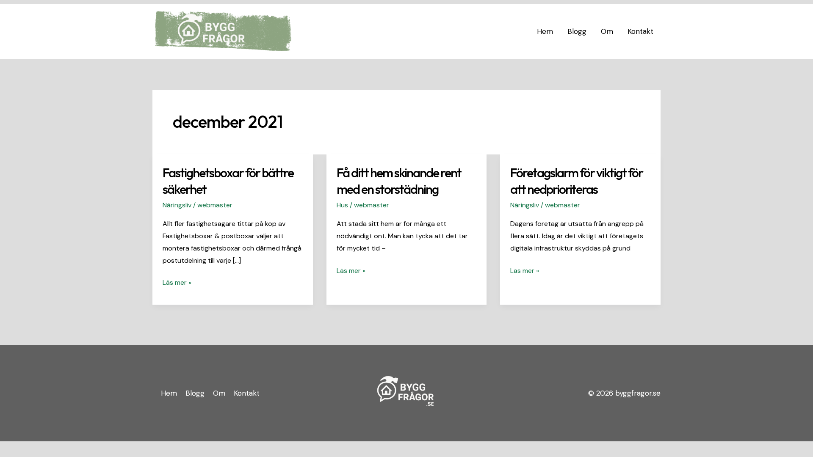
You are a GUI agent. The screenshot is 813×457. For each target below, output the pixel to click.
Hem (545, 31)
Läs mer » (177, 282)
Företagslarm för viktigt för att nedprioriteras (576, 181)
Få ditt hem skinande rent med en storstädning (399, 181)
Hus (342, 205)
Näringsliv (177, 205)
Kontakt (640, 31)
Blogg (576, 31)
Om (607, 31)
